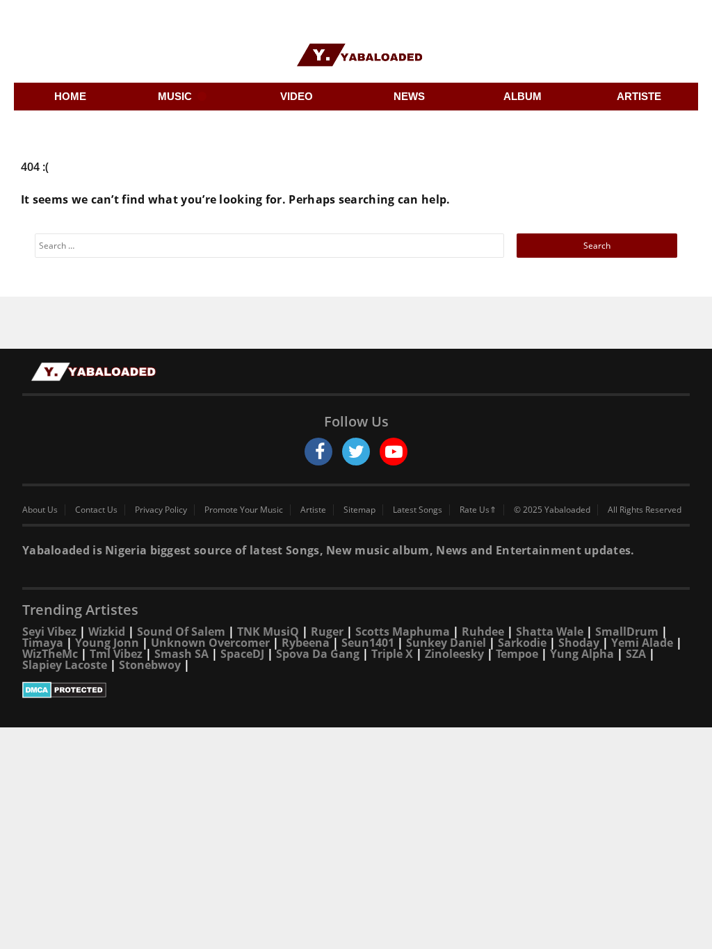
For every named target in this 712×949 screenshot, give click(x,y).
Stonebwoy (150, 664)
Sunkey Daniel (446, 642)
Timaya (42, 642)
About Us (40, 509)
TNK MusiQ (268, 631)
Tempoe (517, 653)
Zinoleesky (454, 653)
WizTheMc (50, 653)
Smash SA (181, 653)
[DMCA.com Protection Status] (356, 690)
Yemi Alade (642, 642)
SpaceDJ (242, 653)
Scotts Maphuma (402, 631)
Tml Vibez (116, 653)
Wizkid (106, 631)
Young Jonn (107, 642)
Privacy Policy (161, 509)
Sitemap (359, 509)
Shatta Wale (549, 631)
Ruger (327, 631)
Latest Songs (417, 509)
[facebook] (318, 451)
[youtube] (393, 451)
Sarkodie (522, 642)
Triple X (392, 653)
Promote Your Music (243, 509)
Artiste (313, 509)
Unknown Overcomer (210, 642)
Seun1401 (367, 642)
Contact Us (96, 509)
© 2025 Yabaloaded (552, 509)
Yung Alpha (582, 653)
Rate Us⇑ (478, 509)
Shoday (578, 642)
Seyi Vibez (49, 631)
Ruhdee (483, 631)
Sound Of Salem (181, 631)
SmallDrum (626, 631)
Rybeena (306, 642)
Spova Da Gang (317, 653)
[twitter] (356, 451)
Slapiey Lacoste (64, 664)
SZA (636, 653)
